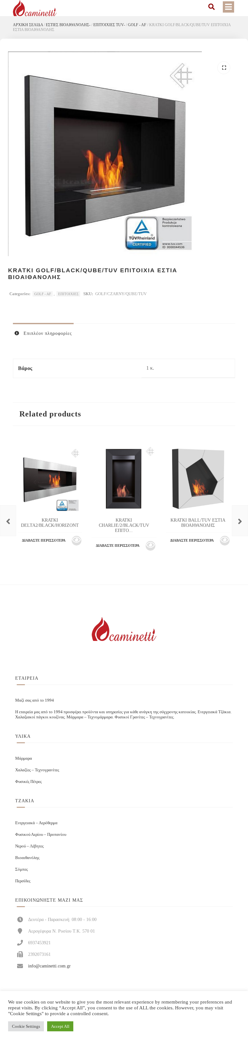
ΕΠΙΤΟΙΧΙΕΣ (68, 294)
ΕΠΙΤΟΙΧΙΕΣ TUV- (109, 25)
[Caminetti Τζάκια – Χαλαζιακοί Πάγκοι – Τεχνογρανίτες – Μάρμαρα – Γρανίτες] (35, 8)
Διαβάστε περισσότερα (44, 540)
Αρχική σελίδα (28, 25)
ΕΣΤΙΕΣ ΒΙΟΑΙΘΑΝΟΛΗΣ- (68, 25)
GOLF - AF (137, 25)
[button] (223, 67)
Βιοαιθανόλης (27, 857)
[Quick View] (76, 541)
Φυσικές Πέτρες (28, 781)
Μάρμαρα (23, 758)
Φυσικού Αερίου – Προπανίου (40, 834)
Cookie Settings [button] (26, 1026)
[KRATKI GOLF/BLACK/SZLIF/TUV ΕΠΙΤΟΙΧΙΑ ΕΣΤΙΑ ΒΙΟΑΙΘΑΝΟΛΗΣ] (8, 520)
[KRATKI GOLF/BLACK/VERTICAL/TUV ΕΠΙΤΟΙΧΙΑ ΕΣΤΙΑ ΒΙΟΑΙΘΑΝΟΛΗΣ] (240, 520)
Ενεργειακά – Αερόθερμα (36, 822)
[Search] (211, 7)
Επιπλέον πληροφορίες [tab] (47, 333)
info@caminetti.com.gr (49, 965)
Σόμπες (21, 869)
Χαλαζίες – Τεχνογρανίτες (37, 769)
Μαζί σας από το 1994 (34, 700)
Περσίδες (22, 880)
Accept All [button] (60, 1026)
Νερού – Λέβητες (29, 846)
